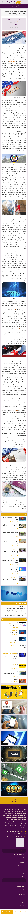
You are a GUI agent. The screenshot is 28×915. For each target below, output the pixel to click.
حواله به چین (15, 679)
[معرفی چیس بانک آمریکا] (22, 639)
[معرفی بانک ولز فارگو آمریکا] (22, 632)
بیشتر (4, 514)
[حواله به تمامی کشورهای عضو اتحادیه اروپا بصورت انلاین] (22, 655)
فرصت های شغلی (21, 865)
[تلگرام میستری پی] (12, 802)
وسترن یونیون (15, 666)
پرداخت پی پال (21, 883)
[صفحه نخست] (14, 2)
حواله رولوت (22, 900)
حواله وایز (22, 897)
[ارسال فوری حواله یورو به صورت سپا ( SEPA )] (22, 569)
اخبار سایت (22, 870)
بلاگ (23, 873)
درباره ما (23, 860)
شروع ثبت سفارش (8, 912)
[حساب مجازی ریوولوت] (22, 624)
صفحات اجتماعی (21, 868)
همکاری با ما (22, 876)
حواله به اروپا (22, 905)
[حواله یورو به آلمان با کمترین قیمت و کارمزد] (22, 578)
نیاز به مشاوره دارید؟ (19, 912)
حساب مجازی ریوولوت (13, 625)
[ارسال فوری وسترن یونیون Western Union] (22, 560)
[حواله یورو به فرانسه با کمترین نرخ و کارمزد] (22, 526)
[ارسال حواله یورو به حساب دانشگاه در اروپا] (22, 541)
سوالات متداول (21, 862)
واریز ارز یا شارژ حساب (13, 6)
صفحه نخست (22, 6)
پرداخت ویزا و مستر (20, 886)
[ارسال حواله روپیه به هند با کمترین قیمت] (22, 550)
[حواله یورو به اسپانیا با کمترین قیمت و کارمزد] (22, 519)
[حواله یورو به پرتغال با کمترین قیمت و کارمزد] (22, 534)
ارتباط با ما (22, 857)
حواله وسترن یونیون (20, 892)
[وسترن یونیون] (22, 666)
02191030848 (16, 834)
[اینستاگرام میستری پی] (15, 802)
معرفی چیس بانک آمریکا (13, 640)
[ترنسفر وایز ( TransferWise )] (22, 673)
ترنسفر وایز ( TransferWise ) (11, 674)
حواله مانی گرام (21, 894)
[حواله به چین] (22, 681)
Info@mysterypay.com (13, 831)
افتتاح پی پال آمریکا (20, 902)
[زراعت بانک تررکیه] (22, 647)
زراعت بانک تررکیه (14, 648)
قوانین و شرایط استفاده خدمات (18, 854)
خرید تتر (22, 889)
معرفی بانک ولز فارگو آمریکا (12, 632)
